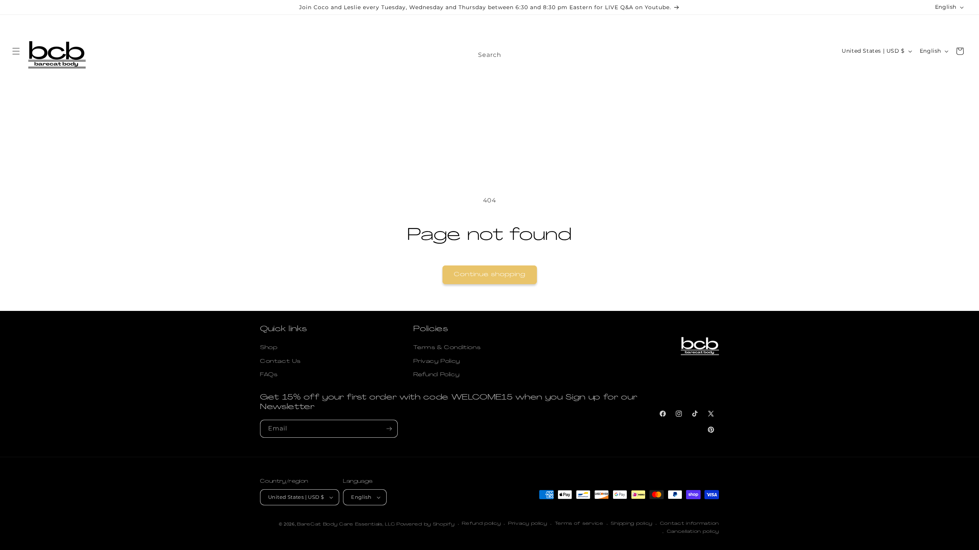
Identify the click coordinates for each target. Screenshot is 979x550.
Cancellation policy (693, 532)
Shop (268, 348)
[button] (16, 51)
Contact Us (280, 361)
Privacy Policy (436, 361)
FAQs (268, 375)
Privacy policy (527, 524)
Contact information (689, 524)
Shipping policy (631, 524)
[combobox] (558, 53)
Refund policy (481, 524)
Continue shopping (489, 275)
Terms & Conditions (446, 348)
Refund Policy (436, 375)
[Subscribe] (389, 429)
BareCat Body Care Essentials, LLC (346, 524)
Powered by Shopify (426, 524)
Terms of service (579, 524)
